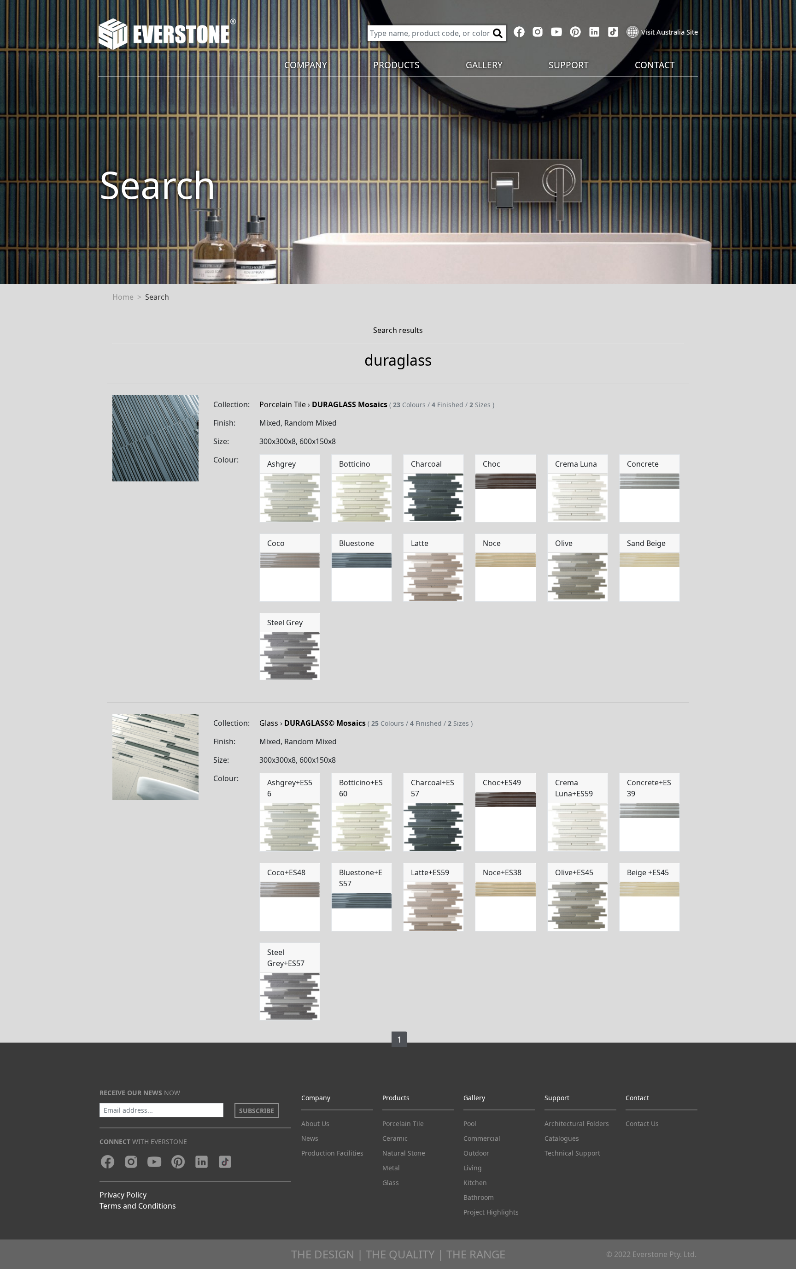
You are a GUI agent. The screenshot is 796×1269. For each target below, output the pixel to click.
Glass (268, 723)
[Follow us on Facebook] (518, 31)
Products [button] (396, 65)
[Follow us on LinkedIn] (594, 31)
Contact (637, 1097)
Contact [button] (655, 65)
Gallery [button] (484, 65)
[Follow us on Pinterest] (575, 31)
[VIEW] (155, 438)
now (140, 1092)
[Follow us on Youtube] (556, 31)
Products (396, 1097)
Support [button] (569, 65)
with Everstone (143, 1141)
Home (123, 297)
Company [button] (305, 65)
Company (315, 1097)
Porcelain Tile (282, 404)
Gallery (474, 1097)
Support (556, 1097)
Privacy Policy (123, 1195)
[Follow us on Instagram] (537, 31)
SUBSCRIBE (256, 1110)
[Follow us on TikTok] (612, 31)
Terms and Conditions (138, 1206)
